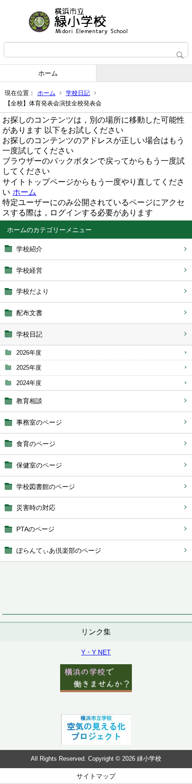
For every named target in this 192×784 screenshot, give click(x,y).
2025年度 (28, 367)
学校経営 (29, 270)
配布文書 (29, 312)
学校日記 (78, 92)
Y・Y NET (96, 652)
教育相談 (29, 401)
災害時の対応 (35, 507)
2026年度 (28, 352)
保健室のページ (39, 465)
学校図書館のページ (45, 486)
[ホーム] (96, 21)
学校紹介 (29, 249)
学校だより (32, 291)
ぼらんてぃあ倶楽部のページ (58, 550)
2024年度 (28, 382)
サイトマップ (96, 776)
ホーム (48, 73)
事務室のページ (39, 422)
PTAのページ (35, 529)
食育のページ (35, 443)
